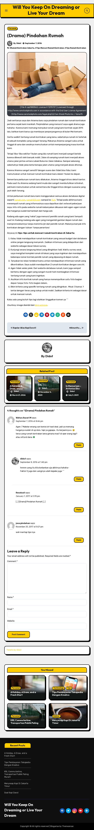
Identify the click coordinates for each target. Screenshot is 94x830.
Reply (78, 445)
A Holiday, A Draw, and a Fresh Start (16, 389)
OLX (53, 200)
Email (10, 609)
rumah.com (20, 200)
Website (10, 621)
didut (23, 459)
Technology (58, 688)
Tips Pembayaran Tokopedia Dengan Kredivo (67, 693)
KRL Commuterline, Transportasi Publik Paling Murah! (24, 723)
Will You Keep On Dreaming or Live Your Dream (46, 10)
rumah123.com (33, 200)
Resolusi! (20, 493)
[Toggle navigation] (6, 10)
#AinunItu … (75, 328)
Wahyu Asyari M (23, 418)
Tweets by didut (13, 650)
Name (10, 597)
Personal (12, 28)
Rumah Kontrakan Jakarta (22, 48)
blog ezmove (41, 305)
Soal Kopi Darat (11, 792)
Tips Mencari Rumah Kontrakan (50, 48)
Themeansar (67, 826)
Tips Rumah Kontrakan (76, 48)
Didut (18, 43)
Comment (12, 561)
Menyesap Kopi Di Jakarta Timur (66, 721)
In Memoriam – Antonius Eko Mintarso (73, 389)
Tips (69, 688)
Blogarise (54, 826)
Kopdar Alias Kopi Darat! (24, 328)
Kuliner (56, 716)
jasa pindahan (23, 523)
